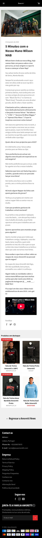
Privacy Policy (7, 466)
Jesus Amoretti (11, 527)
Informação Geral (8, 484)
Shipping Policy (8, 470)
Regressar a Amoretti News (22, 418)
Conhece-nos (7, 477)
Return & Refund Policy (10, 459)
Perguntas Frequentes (10, 473)
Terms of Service (8, 462)
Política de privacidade (10, 488)
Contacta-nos (7, 480)
